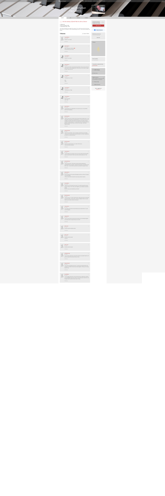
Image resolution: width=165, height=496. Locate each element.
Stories (86, 17)
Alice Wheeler (67, 351)
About (62, 17)
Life (70, 17)
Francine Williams (67, 307)
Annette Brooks (67, 130)
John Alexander (67, 141)
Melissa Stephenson (68, 425)
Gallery (78, 17)
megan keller (67, 216)
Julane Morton (67, 45)
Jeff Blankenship (67, 253)
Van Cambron (67, 183)
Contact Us (105, 494)
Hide (103, 77)
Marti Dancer (67, 285)
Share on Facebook (99, 30)
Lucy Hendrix (67, 446)
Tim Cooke (66, 329)
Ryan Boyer (66, 381)
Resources (89, 494)
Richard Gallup (67, 392)
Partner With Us (85, 494)
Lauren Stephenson (68, 401)
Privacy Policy (98, 494)
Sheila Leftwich (67, 263)
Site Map (101, 494)
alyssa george (67, 296)
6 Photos (93, 42)
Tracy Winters (67, 37)
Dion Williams (67, 274)
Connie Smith (67, 412)
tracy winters (67, 206)
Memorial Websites (79, 494)
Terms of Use (93, 494)
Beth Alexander (67, 195)
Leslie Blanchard (67, 318)
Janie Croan (66, 234)
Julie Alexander (67, 116)
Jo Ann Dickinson (67, 161)
